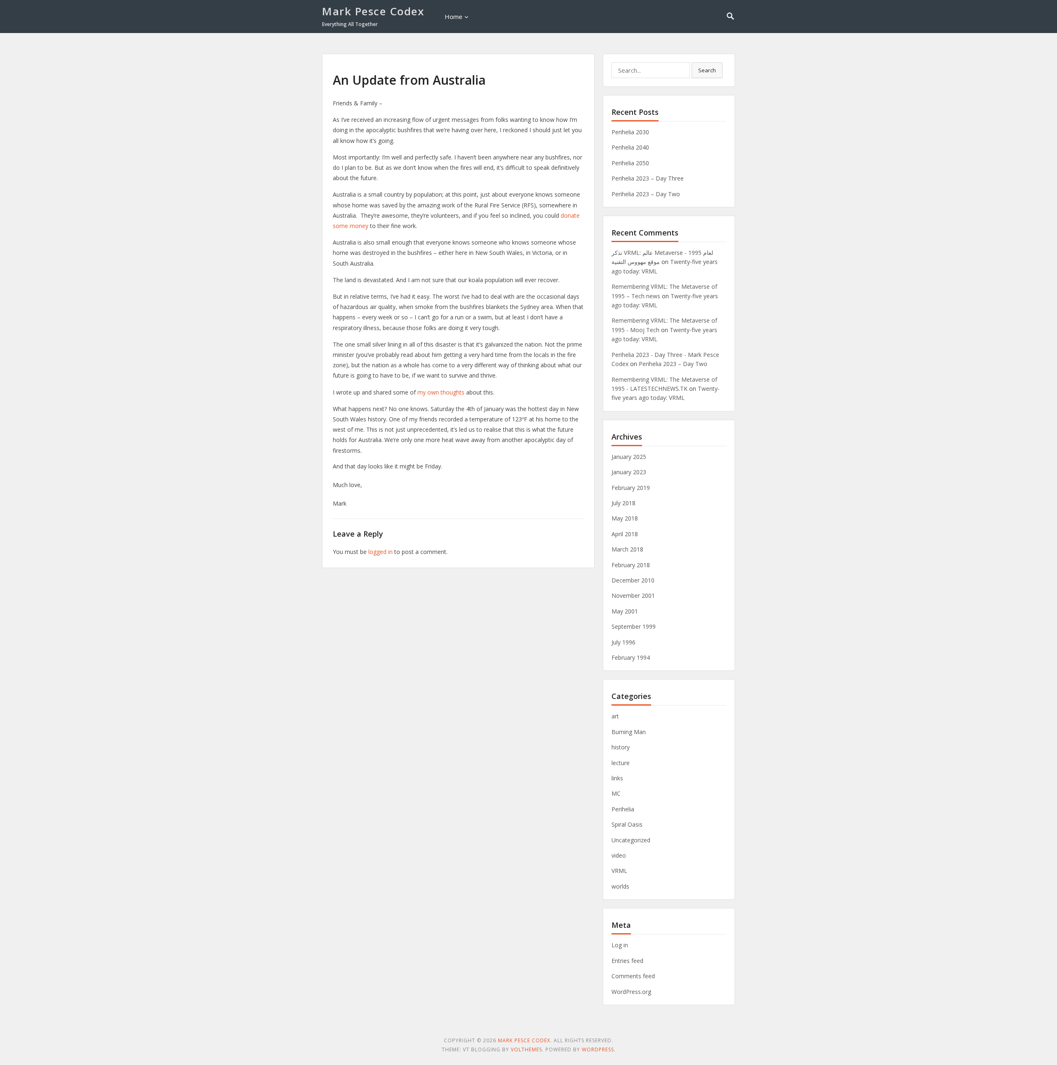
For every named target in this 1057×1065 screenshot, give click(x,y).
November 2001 (633, 595)
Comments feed (633, 976)
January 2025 (628, 457)
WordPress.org (631, 992)
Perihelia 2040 (630, 147)
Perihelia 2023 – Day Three (647, 178)
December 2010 (632, 580)
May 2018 (624, 518)
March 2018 (627, 549)
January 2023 (628, 472)
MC (616, 793)
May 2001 (624, 611)
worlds (620, 886)
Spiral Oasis (626, 824)
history (620, 747)
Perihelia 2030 (630, 132)
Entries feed (627, 961)
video (618, 855)
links (617, 778)
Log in (619, 945)
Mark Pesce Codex (373, 11)
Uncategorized (630, 840)
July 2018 (623, 503)
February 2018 (630, 565)
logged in (380, 552)
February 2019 (630, 488)
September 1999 (633, 626)
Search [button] (707, 70)
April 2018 (624, 534)
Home (453, 16)
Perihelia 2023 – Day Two (645, 194)
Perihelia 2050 (630, 163)
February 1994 (630, 657)
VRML (619, 871)
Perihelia (622, 809)
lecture (620, 763)
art (615, 716)
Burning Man (628, 732)
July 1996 (623, 642)
